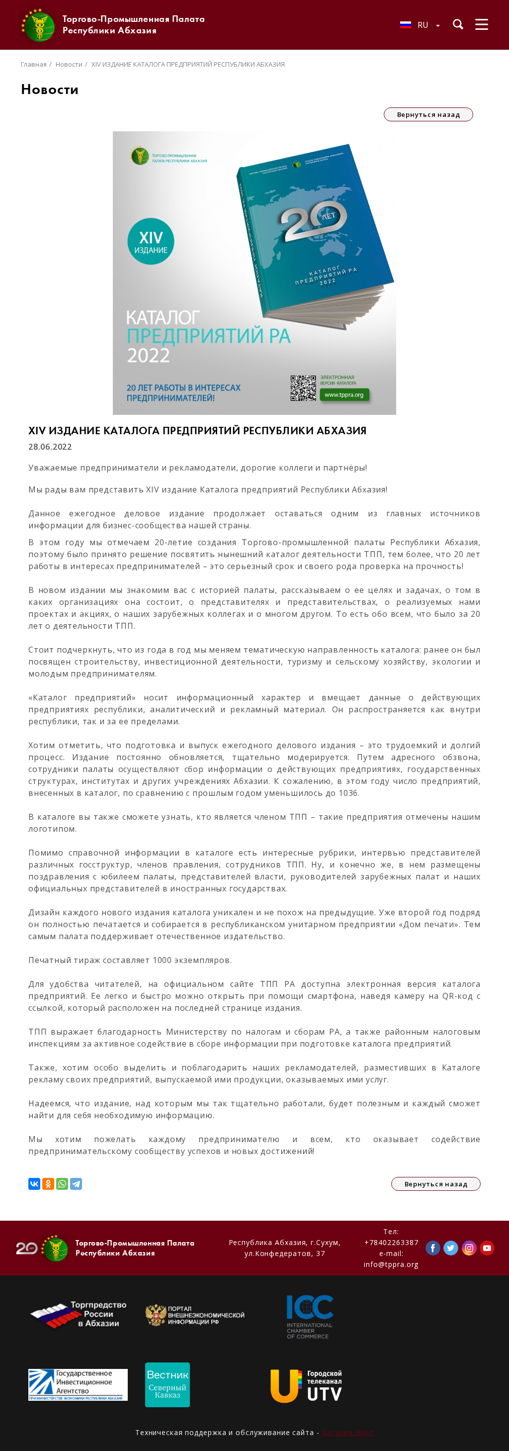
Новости (69, 64)
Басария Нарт (348, 1432)
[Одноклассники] (48, 1184)
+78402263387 (391, 1242)
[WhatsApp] (62, 1184)
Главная (34, 64)
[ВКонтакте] (34, 1184)
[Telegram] (76, 1184)
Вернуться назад (428, 114)
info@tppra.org (391, 1264)
